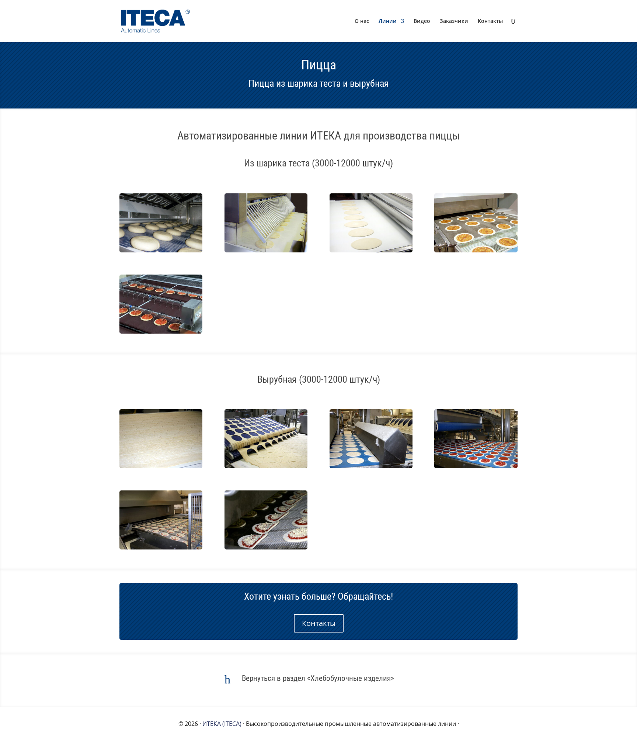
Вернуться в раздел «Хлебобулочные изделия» (318, 678)
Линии (388, 21)
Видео (422, 21)
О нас (362, 21)
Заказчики (454, 21)
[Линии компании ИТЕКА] (160, 250)
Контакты (490, 21)
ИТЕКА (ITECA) (221, 724)
